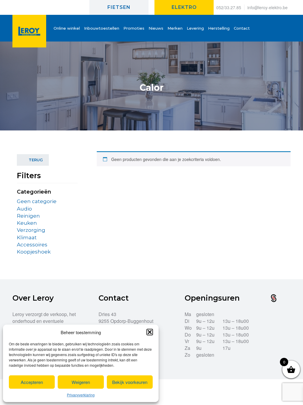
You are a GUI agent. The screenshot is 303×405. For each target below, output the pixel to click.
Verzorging (31, 230)
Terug (36, 159)
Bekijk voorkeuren (129, 382)
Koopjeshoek (34, 252)
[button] (150, 332)
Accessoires (32, 245)
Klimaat (27, 237)
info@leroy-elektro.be (267, 7)
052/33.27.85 (228, 7)
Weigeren (81, 382)
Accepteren (32, 382)
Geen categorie (37, 201)
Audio (24, 209)
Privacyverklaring (81, 394)
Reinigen (28, 216)
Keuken (27, 223)
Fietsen (118, 7)
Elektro (184, 7)
